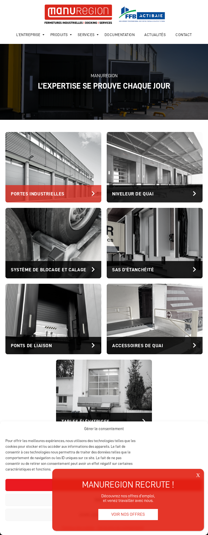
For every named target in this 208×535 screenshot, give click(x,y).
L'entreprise (28, 35)
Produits (59, 35)
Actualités (155, 35)
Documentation (120, 35)
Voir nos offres (128, 514)
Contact (184, 35)
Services (86, 35)
